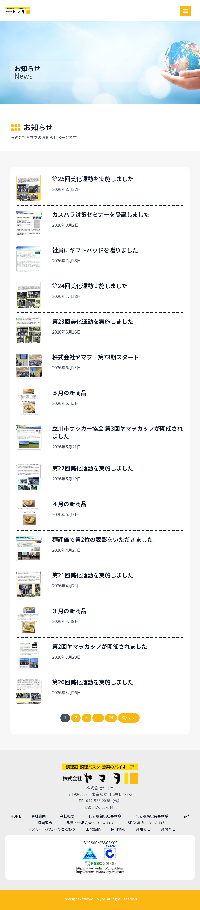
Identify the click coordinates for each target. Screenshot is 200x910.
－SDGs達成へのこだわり (145, 822)
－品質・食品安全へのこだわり (88, 822)
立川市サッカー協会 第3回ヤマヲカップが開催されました (117, 432)
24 (111, 718)
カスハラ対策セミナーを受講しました (100, 214)
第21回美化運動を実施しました (92, 575)
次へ (126, 717)
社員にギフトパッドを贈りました (95, 250)
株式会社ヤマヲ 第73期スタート (95, 357)
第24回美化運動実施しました (90, 285)
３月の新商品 (69, 610)
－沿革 (184, 816)
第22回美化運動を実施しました (92, 468)
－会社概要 (65, 816)
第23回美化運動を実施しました (92, 321)
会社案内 (38, 816)
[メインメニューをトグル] (185, 11)
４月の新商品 (69, 503)
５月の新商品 (69, 392)
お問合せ (168, 829)
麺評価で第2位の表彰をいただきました (102, 539)
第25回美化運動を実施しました (92, 178)
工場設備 (93, 829)
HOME (16, 816)
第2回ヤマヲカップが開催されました (99, 646)
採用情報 (118, 829)
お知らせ (143, 829)
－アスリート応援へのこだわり (50, 829)
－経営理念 (43, 822)
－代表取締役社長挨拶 (103, 816)
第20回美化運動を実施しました (92, 682)
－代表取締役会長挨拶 (150, 816)
